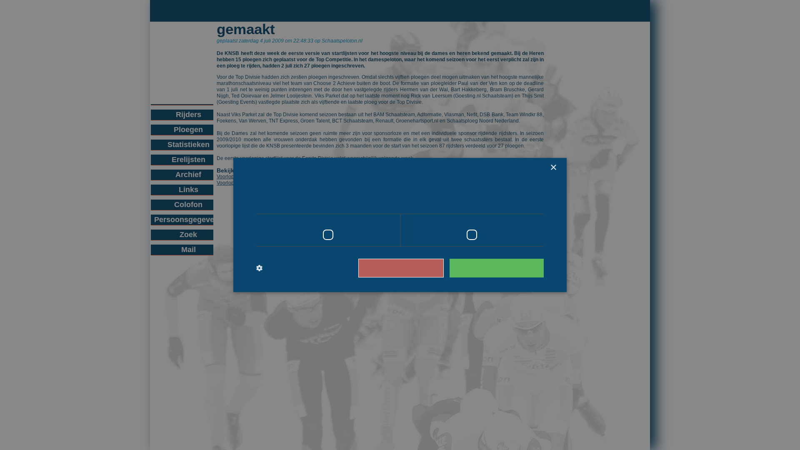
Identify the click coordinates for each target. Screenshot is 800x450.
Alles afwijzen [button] (412, 268)
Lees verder (508, 202)
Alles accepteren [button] (500, 268)
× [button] (553, 168)
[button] (290, 268)
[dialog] (400, 225)
